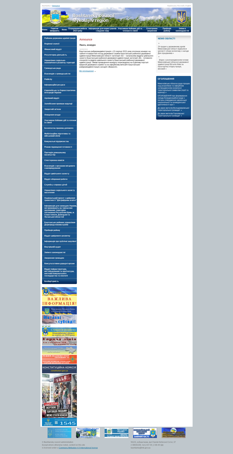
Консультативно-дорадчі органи (59, 263)
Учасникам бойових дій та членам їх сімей (130, 29)
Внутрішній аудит (52, 247)
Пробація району (167, 29)
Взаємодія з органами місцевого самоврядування (59, 167)
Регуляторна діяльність (55, 55)
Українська (171, 6)
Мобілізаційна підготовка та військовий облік (57, 135)
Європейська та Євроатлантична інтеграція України (59, 91)
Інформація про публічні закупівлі (60, 241)
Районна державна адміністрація (59, 38)
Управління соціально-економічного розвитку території (59, 61)
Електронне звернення (152, 29)
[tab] (59, 38)
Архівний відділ (51, 98)
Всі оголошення (86, 71)
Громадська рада (52, 68)
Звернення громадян (54, 258)
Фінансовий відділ (53, 49)
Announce (56, 6)
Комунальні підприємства (56, 141)
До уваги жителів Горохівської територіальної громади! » (171, 114)
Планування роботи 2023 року (77, 29)
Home (44, 30)
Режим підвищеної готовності (58, 147)
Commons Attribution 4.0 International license (78, 448)
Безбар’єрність (51, 281)
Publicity (48, 79)
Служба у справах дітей (55, 185)
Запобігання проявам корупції (58, 104)
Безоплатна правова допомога (58, 128)
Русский (180, 6)
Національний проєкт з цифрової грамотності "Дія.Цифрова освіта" (60, 199)
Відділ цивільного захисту (56, 174)
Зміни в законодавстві (182, 29)
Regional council (51, 44)
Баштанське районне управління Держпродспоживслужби (59, 223)
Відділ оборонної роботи (55, 179)
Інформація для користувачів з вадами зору (102, 29)
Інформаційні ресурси (54, 85)
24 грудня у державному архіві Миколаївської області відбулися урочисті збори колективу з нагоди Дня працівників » (173, 50)
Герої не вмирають (54, 29)
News (64, 30)
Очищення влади (52, 115)
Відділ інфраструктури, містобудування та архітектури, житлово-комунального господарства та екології (59, 272)
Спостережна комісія (54, 160)
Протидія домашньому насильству (55, 153)
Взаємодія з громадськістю (57, 74)
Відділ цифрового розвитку (57, 236)
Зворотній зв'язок (52, 109)
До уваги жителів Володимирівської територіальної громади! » (173, 109)
